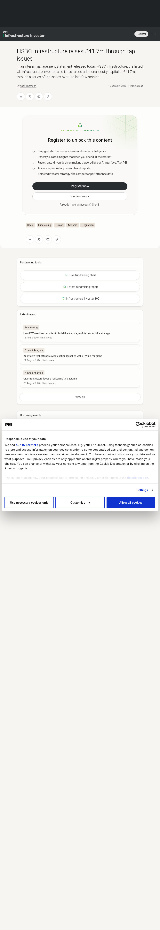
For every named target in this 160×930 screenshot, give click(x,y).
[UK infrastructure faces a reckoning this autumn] (80, 377)
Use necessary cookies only (29, 502)
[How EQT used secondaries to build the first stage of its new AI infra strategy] (80, 332)
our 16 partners (27, 445)
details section (137, 477)
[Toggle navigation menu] (154, 34)
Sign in (96, 204)
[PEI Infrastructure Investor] (23, 34)
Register (141, 34)
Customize (77, 502)
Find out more (80, 196)
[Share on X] (30, 96)
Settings (142, 490)
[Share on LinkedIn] (21, 96)
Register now (80, 186)
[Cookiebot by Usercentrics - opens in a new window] (138, 425)
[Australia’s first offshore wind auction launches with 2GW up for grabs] (80, 354)
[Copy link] (48, 96)
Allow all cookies (131, 502)
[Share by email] (39, 96)
